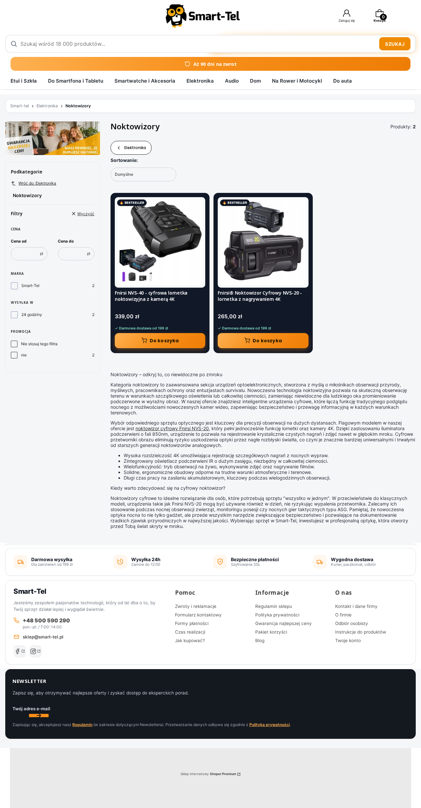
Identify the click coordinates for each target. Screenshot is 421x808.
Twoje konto (348, 640)
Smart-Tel (30, 285)
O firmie (343, 614)
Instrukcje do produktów (360, 632)
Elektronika (200, 81)
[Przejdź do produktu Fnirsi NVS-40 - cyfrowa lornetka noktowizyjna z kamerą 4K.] (160, 242)
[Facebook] (19, 651)
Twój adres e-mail (31, 708)
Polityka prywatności (277, 614)
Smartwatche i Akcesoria (144, 81)
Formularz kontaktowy (198, 614)
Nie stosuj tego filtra (39, 343)
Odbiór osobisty (351, 623)
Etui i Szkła (24, 81)
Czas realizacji (190, 632)
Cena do (66, 241)
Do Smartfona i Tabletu (75, 81)
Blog (259, 640)
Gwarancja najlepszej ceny (283, 623)
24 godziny (31, 314)
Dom (255, 81)
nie (24, 354)
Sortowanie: (124, 160)
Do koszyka (164, 340)
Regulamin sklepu (273, 606)
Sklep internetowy (208, 774)
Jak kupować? (190, 640)
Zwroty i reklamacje (195, 606)
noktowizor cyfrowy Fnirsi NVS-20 (172, 428)
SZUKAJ (395, 44)
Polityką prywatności (269, 724)
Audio (232, 81)
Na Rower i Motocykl (297, 81)
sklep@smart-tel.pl (43, 636)
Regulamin (82, 724)
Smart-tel (19, 105)
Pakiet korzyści (271, 632)
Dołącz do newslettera (39, 715)
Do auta (342, 81)
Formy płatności (192, 623)
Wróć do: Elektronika (37, 183)
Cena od (19, 241)
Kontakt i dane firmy (356, 606)
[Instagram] (35, 651)
